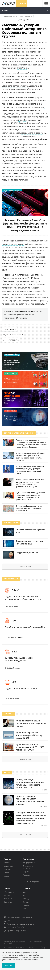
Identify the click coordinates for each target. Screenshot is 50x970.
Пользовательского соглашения (25, 959)
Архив (6, 876)
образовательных (36, 160)
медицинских (8, 160)
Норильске (17, 147)
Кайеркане (7, 150)
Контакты (8, 902)
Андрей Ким (41, 139)
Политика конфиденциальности (20, 924)
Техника (26, 875)
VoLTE (30, 278)
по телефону (33, 287)
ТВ (24, 878)
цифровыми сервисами (13, 244)
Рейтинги (8, 869)
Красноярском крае (25, 139)
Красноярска (20, 82)
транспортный (38, 107)
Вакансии (8, 899)
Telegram (26, 905)
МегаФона (22, 68)
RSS (8, 920)
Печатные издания (31, 881)
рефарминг (25, 116)
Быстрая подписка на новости (19, 917)
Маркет (26, 871)
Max (24, 892)
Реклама (7, 895)
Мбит (40, 113)
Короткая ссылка (12, 340)
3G (24, 120)
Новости (7, 863)
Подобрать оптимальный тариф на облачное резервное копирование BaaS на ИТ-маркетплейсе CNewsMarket (23, 314)
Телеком (21, 3)
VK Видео (26, 899)
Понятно (8, 965)
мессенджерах (33, 253)
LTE (15, 123)
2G (19, 120)
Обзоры (7, 872)
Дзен (25, 908)
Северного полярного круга (15, 86)
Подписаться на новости (13, 335)
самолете (30, 92)
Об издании (9, 892)
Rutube (26, 902)
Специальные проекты (28, 867)
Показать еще (25, 566)
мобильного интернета (32, 133)
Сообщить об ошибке (16, 927)
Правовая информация (16, 930)
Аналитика (8, 866)
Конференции (29, 863)
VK (24, 895)
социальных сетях (10, 257)
